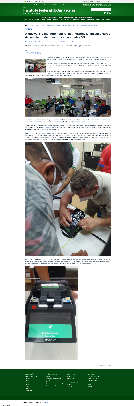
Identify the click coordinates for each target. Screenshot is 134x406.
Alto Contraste (97, 4)
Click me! (5, 405)
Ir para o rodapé (59, 4)
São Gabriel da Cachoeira (70, 17)
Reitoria (27, 382)
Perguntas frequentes (94, 376)
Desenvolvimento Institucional (54, 384)
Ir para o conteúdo (30, 4)
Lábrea (31, 19)
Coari (25, 19)
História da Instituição (31, 376)
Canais (107, 1)
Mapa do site (70, 378)
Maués (43, 19)
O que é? (90, 386)
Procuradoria (28, 390)
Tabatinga (55, 19)
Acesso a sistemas (92, 378)
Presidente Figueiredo (65, 19)
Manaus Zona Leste (57, 17)
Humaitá (83, 19)
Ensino (48, 376)
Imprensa (27, 388)
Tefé (103, 19)
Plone (46, 402)
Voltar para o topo (105, 366)
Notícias (41, 25)
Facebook (107, 13)
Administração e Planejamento (54, 386)
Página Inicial (35, 25)
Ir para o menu (40, 4)
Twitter (105, 13)
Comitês (27, 378)
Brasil (29, 1)
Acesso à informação (40, 1)
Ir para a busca (50, 4)
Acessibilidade (87, 4)
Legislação (100, 1)
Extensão (48, 382)
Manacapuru (90, 19)
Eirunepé (98, 19)
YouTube (110, 13)
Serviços (92, 1)
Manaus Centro (46, 17)
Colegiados (28, 384)
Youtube (69, 386)
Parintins (49, 19)
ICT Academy (47, 127)
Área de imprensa (92, 380)
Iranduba (37, 19)
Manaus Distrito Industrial (85, 17)
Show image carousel (42, 59)
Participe (85, 1)
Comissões (28, 380)
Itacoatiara (76, 19)
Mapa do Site (107, 4)
